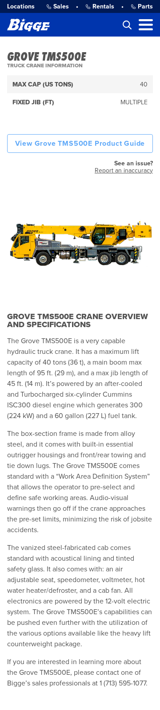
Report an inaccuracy (124, 170)
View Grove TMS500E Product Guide (80, 143)
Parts (145, 6)
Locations (21, 6)
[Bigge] (28, 25)
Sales (61, 6)
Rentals (103, 6)
